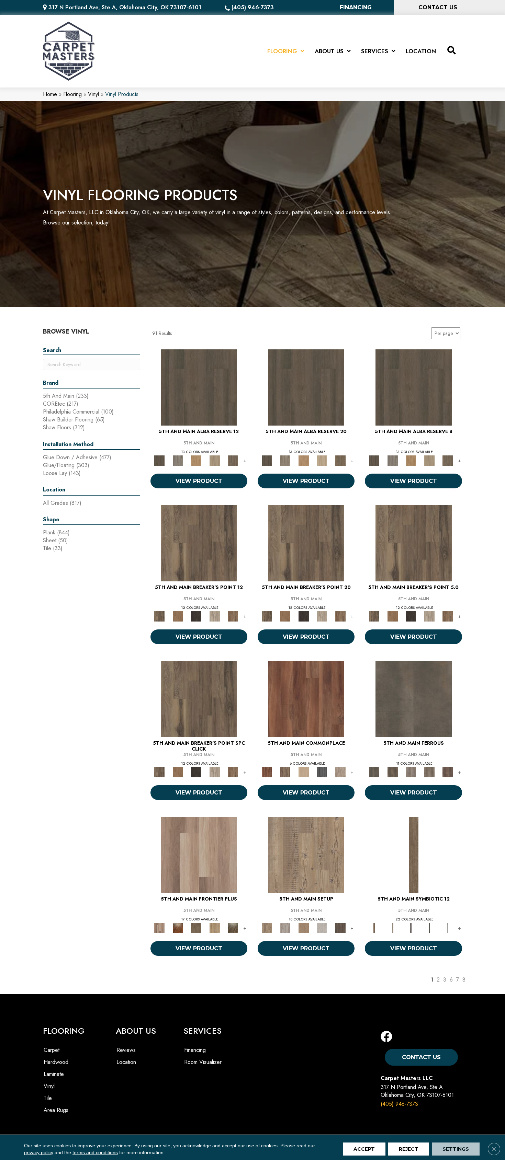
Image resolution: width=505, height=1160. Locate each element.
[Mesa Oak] (214, 460)
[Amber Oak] (178, 927)
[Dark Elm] (340, 927)
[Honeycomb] (196, 460)
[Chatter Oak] (303, 927)
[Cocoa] (285, 771)
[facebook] (386, 1037)
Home (50, 94)
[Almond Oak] (199, 854)
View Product (199, 481)
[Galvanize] (429, 771)
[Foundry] (411, 771)
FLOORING (64, 1031)
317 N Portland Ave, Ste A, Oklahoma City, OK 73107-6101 (124, 7)
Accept (364, 1149)
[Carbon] (429, 927)
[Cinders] (447, 927)
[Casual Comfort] (196, 927)
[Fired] (413, 698)
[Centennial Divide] (214, 927)
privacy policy (38, 1152)
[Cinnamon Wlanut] (233, 927)
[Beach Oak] (285, 927)
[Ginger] (303, 771)
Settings (455, 1149)
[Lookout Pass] (214, 616)
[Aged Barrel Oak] (199, 387)
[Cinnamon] (306, 698)
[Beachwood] (392, 927)
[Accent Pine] (306, 854)
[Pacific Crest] (233, 616)
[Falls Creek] (199, 543)
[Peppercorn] (322, 771)
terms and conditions (95, 1152)
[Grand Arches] (178, 616)
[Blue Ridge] (178, 460)
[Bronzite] (411, 927)
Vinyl (93, 94)
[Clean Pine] (322, 927)
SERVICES (202, 1031)
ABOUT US (136, 1031)
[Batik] (413, 854)
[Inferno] (447, 771)
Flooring (72, 94)
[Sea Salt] (340, 771)
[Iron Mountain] (196, 616)
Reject (408, 1149)
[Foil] (392, 771)
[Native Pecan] (233, 460)
